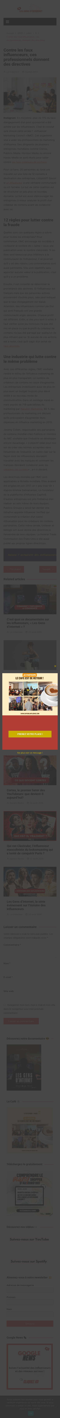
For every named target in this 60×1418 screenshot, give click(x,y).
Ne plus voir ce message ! (30, 752)
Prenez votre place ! (30, 734)
